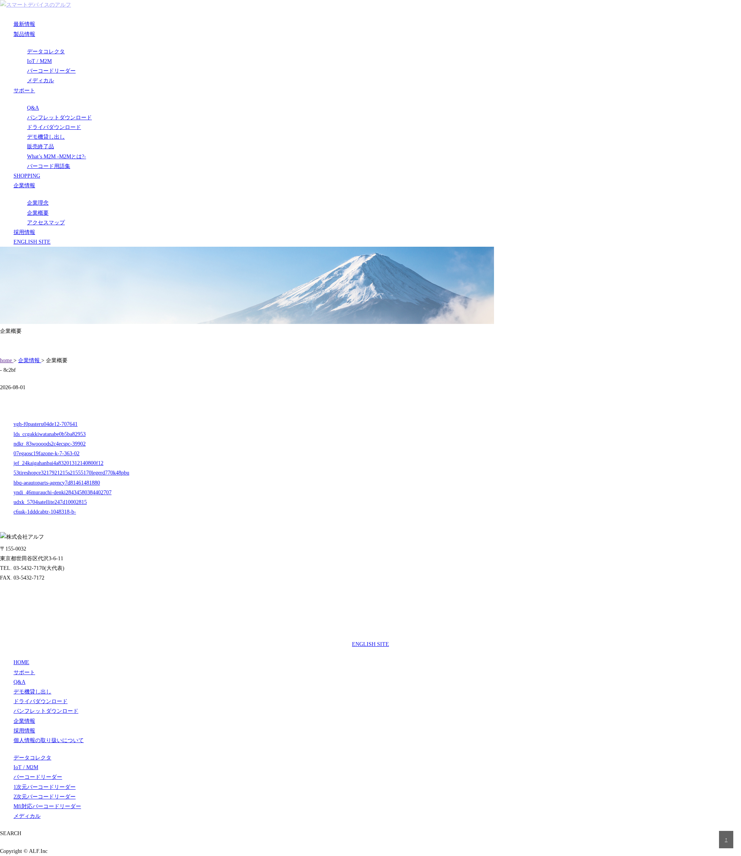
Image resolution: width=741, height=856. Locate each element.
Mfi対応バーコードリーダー (47, 806)
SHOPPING (27, 176)
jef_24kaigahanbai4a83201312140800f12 (58, 463)
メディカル (40, 80)
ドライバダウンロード (54, 127)
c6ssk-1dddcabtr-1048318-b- (45, 512)
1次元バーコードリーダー (45, 787)
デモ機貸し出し (46, 137)
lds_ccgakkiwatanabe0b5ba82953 (50, 434)
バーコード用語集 (48, 166)
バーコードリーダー (51, 71)
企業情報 (24, 185)
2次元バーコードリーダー (45, 797)
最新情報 (24, 24)
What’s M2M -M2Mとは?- (56, 156)
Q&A (33, 108)
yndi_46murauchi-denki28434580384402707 (63, 492)
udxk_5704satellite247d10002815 (50, 502)
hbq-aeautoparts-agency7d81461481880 (57, 483)
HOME (21, 662)
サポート (24, 90)
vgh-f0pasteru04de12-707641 (46, 424)
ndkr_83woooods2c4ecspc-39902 (50, 444)
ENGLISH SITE (32, 242)
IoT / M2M (39, 61)
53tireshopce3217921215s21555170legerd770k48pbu (71, 473)
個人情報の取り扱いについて (49, 740)
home (7, 360)
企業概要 (38, 213)
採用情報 (24, 232)
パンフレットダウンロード (59, 117)
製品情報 (24, 34)
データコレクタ (46, 51)
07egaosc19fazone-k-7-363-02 (47, 453)
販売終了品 (40, 146)
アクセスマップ (46, 222)
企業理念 (38, 203)
